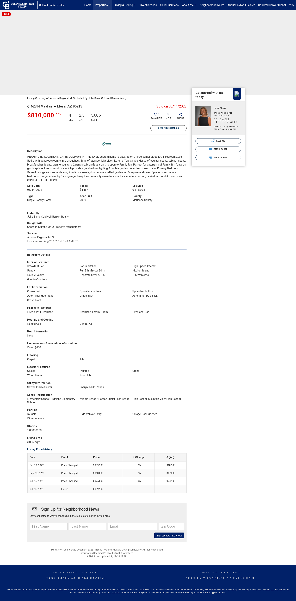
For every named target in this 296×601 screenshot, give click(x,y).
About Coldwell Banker (241, 5)
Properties (103, 6)
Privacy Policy (231, 572)
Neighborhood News (212, 5)
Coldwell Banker (65, 572)
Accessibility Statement (204, 578)
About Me (189, 6)
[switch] (156, 117)
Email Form (220, 149)
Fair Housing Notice (240, 578)
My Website (220, 157)
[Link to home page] (20, 5)
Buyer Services (148, 5)
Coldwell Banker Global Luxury (276, 5)
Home (87, 5)
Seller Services (169, 5)
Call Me (220, 141)
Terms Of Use (208, 572)
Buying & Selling (125, 6)
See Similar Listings (168, 128)
